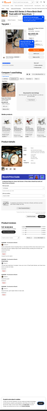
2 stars (23, 232)
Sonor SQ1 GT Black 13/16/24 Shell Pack (36, 29)
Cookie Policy (26, 404)
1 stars (23, 234)
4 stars (23, 228)
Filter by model (5, 185)
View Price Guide (31, 216)
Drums (43, 5)
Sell (37, 2)
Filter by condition (6, 193)
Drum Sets (33, 163)
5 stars (23, 226)
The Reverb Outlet (5, 5)
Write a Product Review (8, 232)
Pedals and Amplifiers (19, 5)
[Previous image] (4, 41)
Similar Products (11, 20)
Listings (3, 20)
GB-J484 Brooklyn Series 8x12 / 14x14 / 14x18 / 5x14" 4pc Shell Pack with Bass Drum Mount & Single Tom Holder (41, 129)
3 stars (23, 230)
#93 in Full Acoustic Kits (13, 15)
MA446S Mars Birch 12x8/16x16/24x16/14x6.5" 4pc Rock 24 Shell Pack (18, 129)
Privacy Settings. (26, 406)
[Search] (32, 2)
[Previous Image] (3, 156)
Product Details (21, 20)
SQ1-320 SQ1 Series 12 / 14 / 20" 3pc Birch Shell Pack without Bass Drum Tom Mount (6, 129)
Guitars (12, 5)
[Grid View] (27, 74)
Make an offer (36, 57)
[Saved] (41, 2)
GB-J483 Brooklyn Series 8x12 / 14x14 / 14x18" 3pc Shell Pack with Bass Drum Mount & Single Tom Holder (29, 129)
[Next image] (14, 90)
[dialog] (23, 403)
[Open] (43, 188)
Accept (40, 403)
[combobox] (22, 188)
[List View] (29, 74)
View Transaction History (24, 208)
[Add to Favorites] (33, 14)
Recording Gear (38, 5)
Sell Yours (41, 216)
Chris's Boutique (10, 57)
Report (4, 253)
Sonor (32, 147)
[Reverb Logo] (7, 2)
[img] (16, 57)
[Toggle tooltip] (10, 24)
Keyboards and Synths (29, 5)
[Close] (43, 17)
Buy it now (36, 50)
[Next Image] (20, 156)
